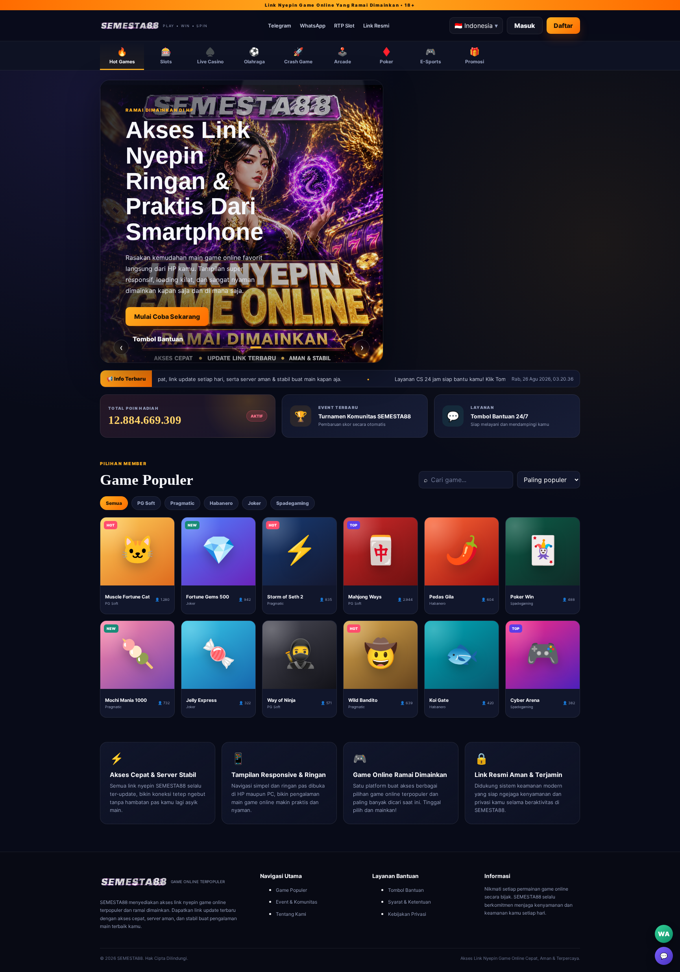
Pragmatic (182, 503)
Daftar (563, 25)
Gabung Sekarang (161, 353)
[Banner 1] (227, 347)
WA (664, 934)
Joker (254, 503)
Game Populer (291, 890)
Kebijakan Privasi (407, 914)
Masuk (524, 25)
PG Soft (146, 503)
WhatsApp (312, 25)
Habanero (221, 503)
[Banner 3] (255, 347)
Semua (114, 503)
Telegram (279, 25)
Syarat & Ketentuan (409, 902)
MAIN (137, 579)
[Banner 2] (241, 347)
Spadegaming (292, 503)
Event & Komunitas (296, 902)
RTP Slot (344, 25)
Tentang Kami (291, 914)
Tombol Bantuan (406, 890)
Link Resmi (376, 25)
